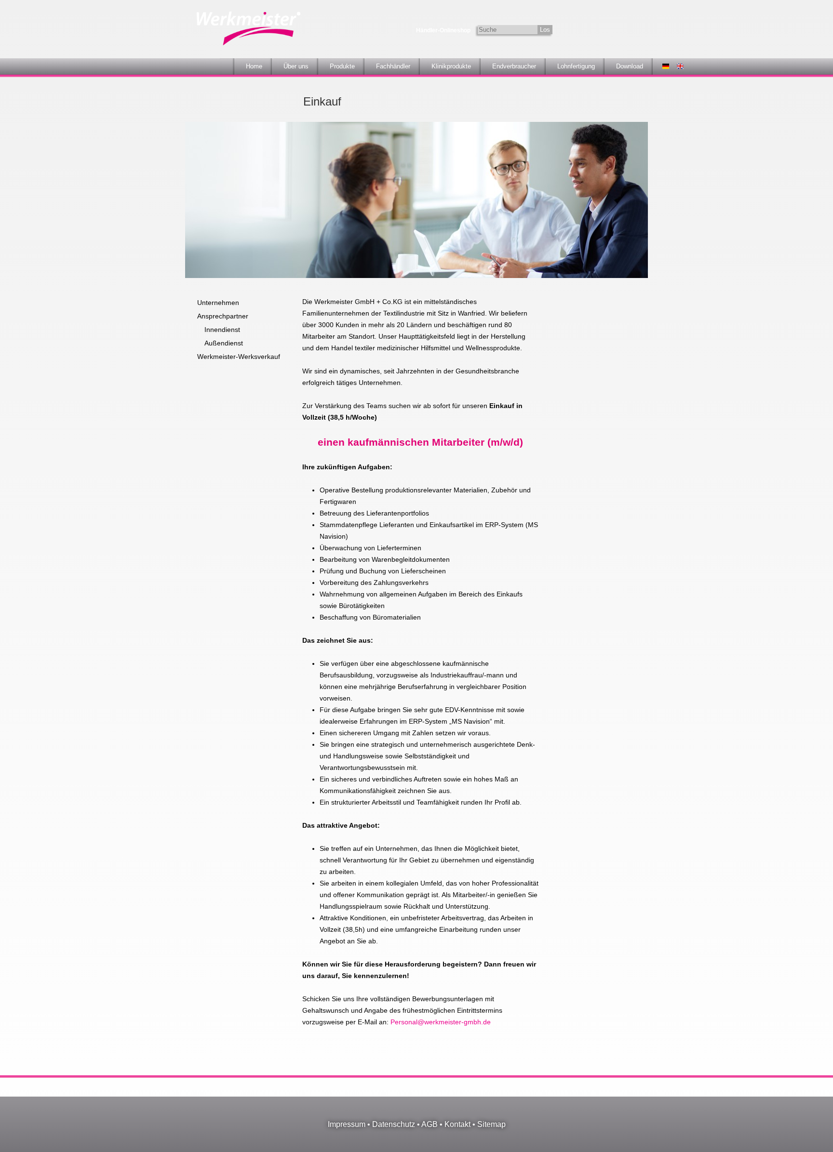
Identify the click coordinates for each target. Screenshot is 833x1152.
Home (254, 66)
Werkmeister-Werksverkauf (238, 356)
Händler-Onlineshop (443, 30)
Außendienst (223, 343)
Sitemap (491, 1124)
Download (629, 66)
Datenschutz (393, 1124)
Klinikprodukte (451, 66)
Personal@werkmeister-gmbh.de (440, 1022)
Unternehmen (218, 302)
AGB (429, 1124)
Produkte (342, 66)
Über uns (296, 66)
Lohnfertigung (576, 66)
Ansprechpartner (222, 316)
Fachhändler (393, 66)
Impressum (346, 1124)
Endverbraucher (514, 66)
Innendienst (222, 329)
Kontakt (457, 1124)
